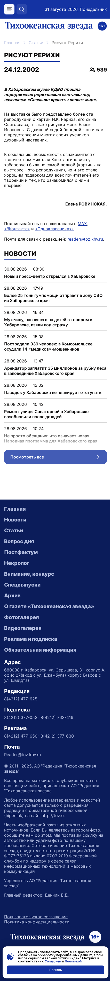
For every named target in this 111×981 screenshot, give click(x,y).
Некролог (16, 563)
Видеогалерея (23, 628)
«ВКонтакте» (17, 228)
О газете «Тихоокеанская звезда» (49, 606)
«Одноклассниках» (54, 228)
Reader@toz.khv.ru (22, 754)
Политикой (73, 961)
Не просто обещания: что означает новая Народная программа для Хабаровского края (50, 438)
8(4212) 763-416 (57, 717)
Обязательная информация (40, 650)
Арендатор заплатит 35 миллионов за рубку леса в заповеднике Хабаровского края (55, 371)
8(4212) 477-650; (21, 736)
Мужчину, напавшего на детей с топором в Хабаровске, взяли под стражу (48, 322)
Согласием (53, 961)
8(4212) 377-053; (21, 717)
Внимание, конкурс (29, 574)
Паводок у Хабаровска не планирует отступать (52, 392)
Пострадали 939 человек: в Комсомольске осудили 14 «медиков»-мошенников (48, 346)
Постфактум (21, 552)
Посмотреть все (58, 458)
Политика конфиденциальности (36, 921)
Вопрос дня (19, 541)
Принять (55, 970)
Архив (12, 595)
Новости (15, 520)
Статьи (36, 42)
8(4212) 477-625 (20, 698)
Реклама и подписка (30, 639)
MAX (82, 223)
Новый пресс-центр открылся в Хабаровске (49, 276)
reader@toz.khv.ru (85, 239)
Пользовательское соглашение (36, 916)
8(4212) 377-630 (57, 736)
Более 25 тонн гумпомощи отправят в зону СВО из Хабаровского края (53, 298)
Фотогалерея (21, 617)
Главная (12, 42)
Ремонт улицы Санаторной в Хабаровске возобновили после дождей (46, 414)
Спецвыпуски (22, 585)
